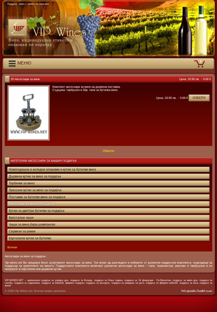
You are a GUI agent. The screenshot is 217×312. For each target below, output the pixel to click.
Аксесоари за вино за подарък (32, 204)
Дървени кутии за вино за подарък (35, 176)
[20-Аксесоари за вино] (28, 112)
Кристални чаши (21, 217)
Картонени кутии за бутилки (30, 238)
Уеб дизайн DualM (196, 290)
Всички (12, 247)
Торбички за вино (22, 183)
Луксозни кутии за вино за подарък (35, 190)
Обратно (108, 150)
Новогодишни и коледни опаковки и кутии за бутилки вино (52, 169)
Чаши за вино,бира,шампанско (32, 224)
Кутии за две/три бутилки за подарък (36, 211)
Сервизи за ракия (22, 231)
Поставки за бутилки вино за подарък (37, 197)
